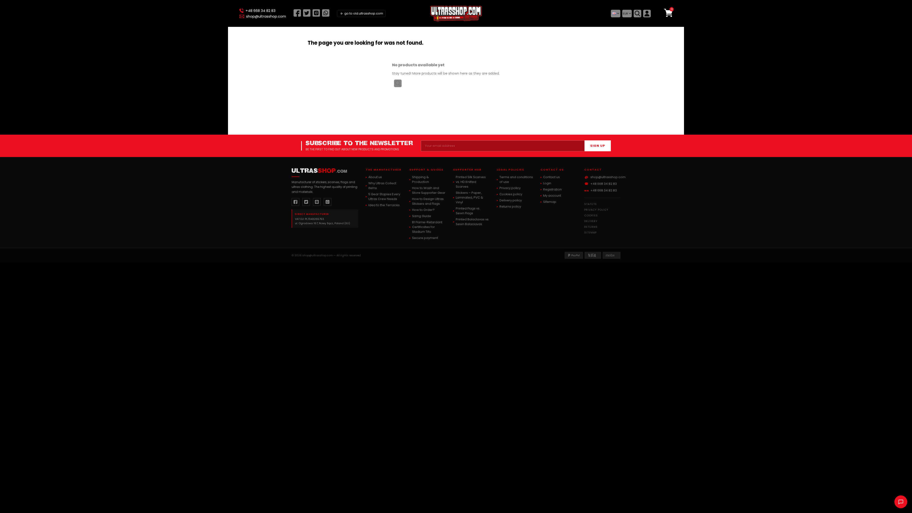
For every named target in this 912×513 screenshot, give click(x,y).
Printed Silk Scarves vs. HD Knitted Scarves (471, 182)
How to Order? (423, 210)
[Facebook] (297, 15)
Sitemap (549, 202)
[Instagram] (316, 15)
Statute (590, 204)
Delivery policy (510, 200)
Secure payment (425, 238)
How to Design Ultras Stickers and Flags (428, 201)
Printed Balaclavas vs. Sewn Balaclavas (472, 221)
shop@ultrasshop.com (266, 16)
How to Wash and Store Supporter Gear (428, 190)
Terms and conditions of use (516, 179)
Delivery (591, 221)
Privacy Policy (596, 210)
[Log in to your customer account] (647, 13)
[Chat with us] (900, 501)
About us (375, 177)
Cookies (591, 215)
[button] (615, 13)
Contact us (551, 177)
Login (547, 183)
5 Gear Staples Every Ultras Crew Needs (384, 196)
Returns (591, 227)
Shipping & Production (420, 179)
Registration (552, 189)
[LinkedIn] (325, 15)
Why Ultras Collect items (382, 185)
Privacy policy (510, 188)
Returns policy (510, 206)
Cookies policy (510, 194)
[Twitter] (306, 15)
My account (552, 195)
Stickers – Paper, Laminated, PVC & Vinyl (469, 197)
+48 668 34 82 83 (261, 10)
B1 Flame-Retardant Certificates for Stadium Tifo (427, 227)
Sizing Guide (421, 216)
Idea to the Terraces (384, 205)
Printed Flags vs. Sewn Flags (468, 210)
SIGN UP (597, 145)
